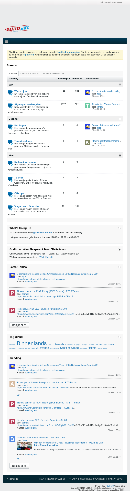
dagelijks (77, 344)
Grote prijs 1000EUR (107, 344)
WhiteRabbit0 (45, 257)
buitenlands (58, 344)
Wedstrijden (21, 91)
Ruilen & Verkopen (25, 162)
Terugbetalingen (23, 141)
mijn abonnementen (53, 73)
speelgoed (83, 348)
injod (99, 93)
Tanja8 (100, 107)
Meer (11, 155)
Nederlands (12, 479)
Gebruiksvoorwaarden (92, 479)
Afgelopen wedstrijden (27, 104)
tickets (92, 347)
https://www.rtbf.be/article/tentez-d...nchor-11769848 (42, 387)
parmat (25, 294)
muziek (35, 348)
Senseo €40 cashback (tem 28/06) (108, 125)
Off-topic (19, 193)
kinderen (21, 348)
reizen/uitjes (54, 348)
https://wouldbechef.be (46, 445)
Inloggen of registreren (111, 2)
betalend (12, 344)
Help (41, 479)
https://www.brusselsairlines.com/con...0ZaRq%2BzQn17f (45, 314)
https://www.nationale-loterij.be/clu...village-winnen (41, 279)
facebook (91, 344)
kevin (99, 143)
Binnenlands (32, 343)
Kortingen (20, 125)
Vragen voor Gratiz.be (26, 206)
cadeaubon (69, 344)
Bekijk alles (19, 325)
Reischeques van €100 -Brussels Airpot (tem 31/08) (42, 309)
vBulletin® (110, 486)
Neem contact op (56, 479)
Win (11, 84)
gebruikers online (42, 232)
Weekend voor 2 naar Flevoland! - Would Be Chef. (41, 437)
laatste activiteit (30, 73)
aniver (25, 385)
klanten (27, 348)
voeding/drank (102, 348)
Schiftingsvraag (69, 347)
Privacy (73, 479)
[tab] (13, 73)
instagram (12, 348)
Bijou (24, 440)
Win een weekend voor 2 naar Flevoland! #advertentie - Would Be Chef (68, 442)
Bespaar (13, 118)
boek (49, 344)
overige (44, 347)
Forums (13, 73)
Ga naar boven (115, 479)
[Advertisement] (65, 12)
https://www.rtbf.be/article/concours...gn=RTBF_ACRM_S (45, 296)
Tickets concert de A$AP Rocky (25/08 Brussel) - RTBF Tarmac (48, 291)
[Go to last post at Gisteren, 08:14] (18, 395)
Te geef (18, 177)
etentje (84, 344)
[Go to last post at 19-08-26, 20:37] (18, 459)
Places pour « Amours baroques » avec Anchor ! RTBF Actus (47, 382)
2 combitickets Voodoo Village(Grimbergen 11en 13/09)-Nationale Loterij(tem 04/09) (57, 274)
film (97, 344)
